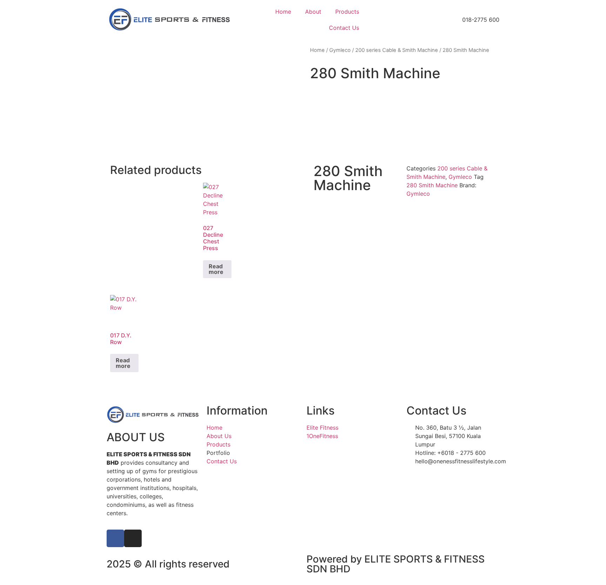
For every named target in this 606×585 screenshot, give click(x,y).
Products (347, 11)
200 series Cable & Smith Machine (396, 50)
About (313, 11)
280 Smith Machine (432, 185)
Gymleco (340, 50)
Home (283, 11)
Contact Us (344, 27)
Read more (216, 269)
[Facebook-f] (115, 538)
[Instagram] (133, 538)
